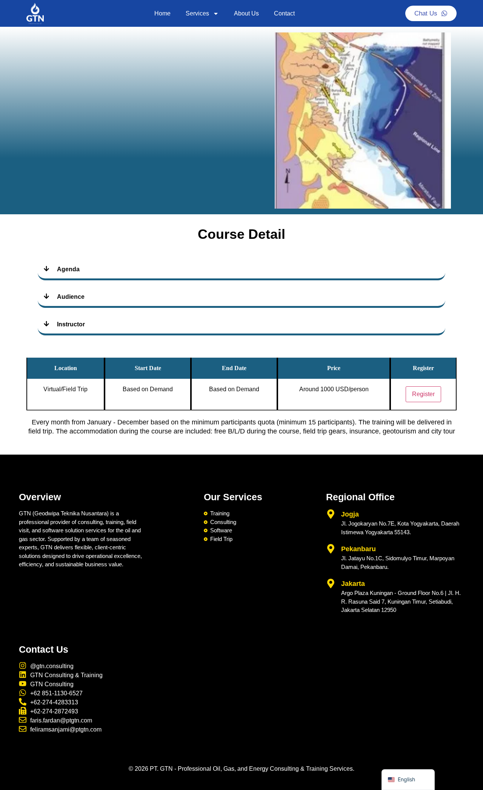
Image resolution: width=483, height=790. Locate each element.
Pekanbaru (358, 549)
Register (423, 394)
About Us (246, 13)
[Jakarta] (330, 583)
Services (197, 13)
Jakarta (353, 583)
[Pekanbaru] (330, 548)
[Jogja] (330, 514)
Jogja (350, 514)
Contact (284, 13)
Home (162, 13)
